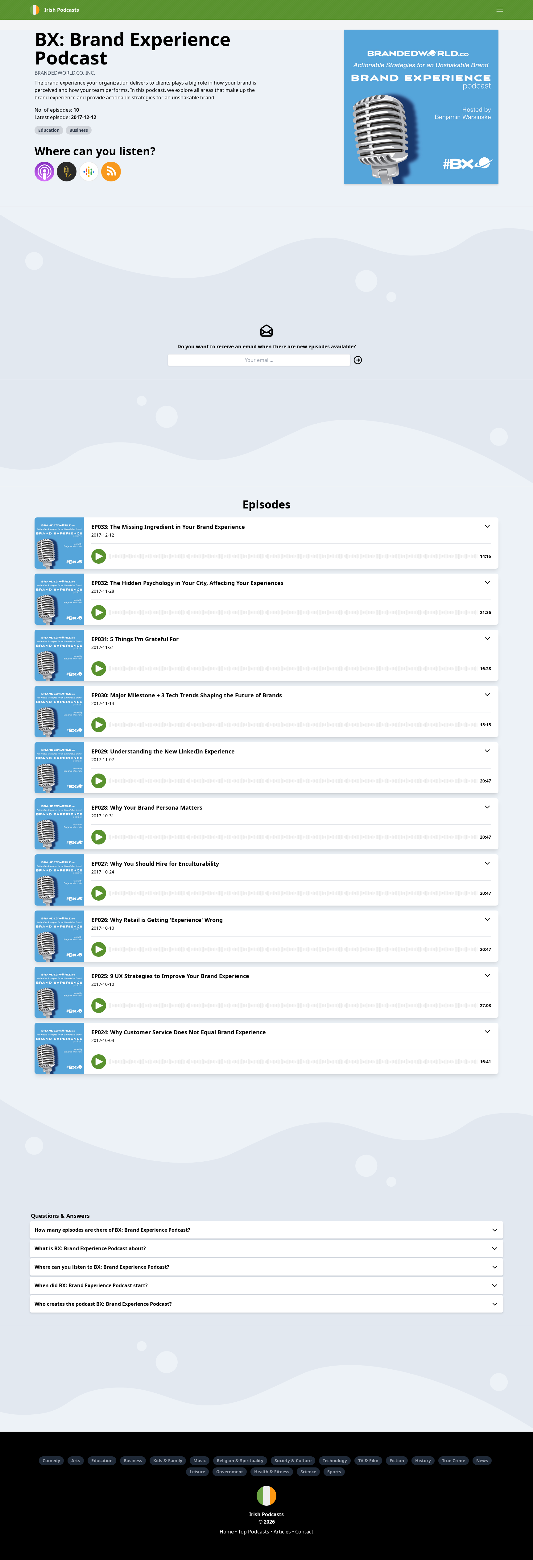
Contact (304, 1531)
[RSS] (111, 171)
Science (308, 1472)
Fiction (397, 1460)
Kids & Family (167, 1460)
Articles (282, 1531)
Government (229, 1472)
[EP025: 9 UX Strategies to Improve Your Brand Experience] (59, 992)
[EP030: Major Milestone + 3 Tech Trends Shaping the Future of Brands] (59, 711)
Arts (75, 1460)
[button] (499, 10)
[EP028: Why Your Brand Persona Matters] (59, 823)
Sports (334, 1472)
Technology (335, 1460)
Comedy (51, 1460)
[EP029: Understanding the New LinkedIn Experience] (59, 767)
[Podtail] (67, 171)
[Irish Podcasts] (266, 1496)
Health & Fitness (271, 1472)
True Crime (453, 1460)
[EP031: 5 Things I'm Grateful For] (59, 655)
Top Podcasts (253, 1531)
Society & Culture (293, 1460)
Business (78, 130)
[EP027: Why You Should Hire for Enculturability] (59, 880)
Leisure (197, 1472)
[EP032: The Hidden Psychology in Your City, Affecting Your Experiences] (59, 599)
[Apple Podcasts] (44, 171)
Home (227, 1531)
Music (199, 1460)
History (423, 1460)
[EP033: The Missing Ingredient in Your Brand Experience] (59, 543)
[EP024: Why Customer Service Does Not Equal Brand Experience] (59, 1048)
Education (49, 130)
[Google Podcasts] (89, 171)
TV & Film (368, 1460)
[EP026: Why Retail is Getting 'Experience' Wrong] (59, 936)
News (482, 1460)
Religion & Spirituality (240, 1460)
